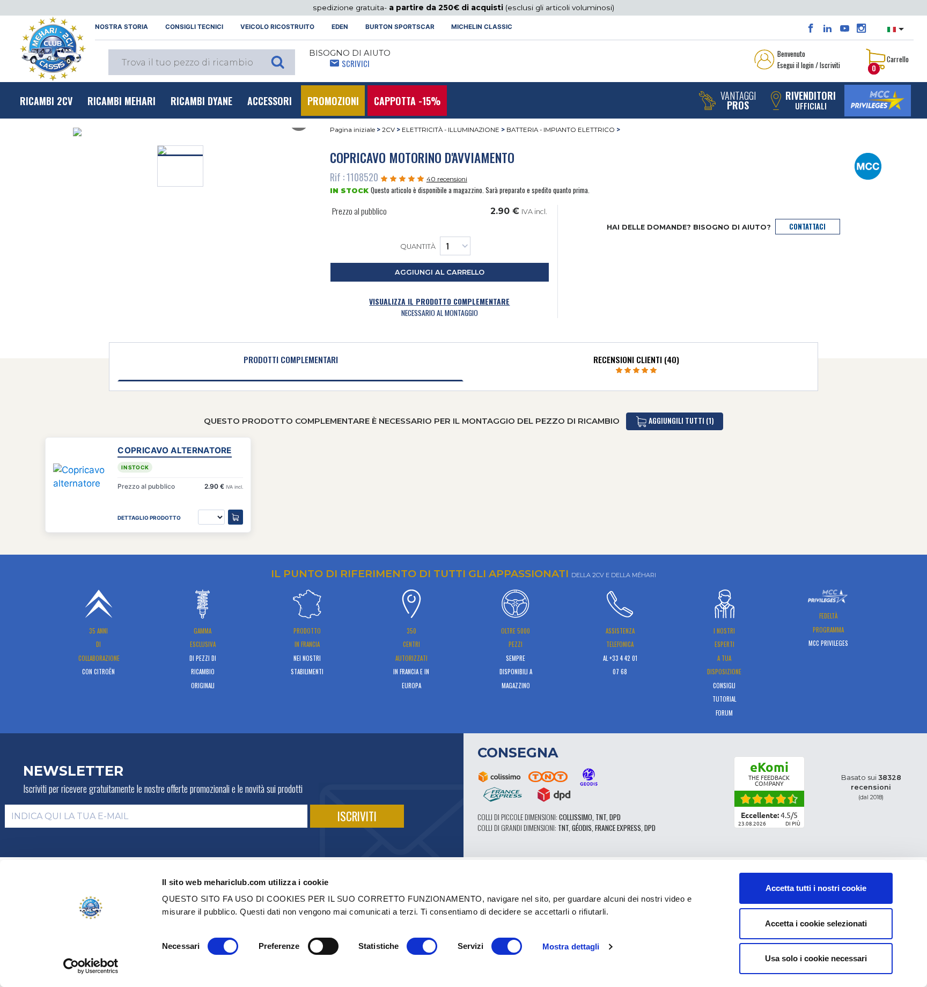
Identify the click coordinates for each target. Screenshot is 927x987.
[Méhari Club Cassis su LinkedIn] (827, 28)
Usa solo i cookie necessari (816, 958)
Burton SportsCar (400, 27)
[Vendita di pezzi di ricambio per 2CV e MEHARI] (52, 49)
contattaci (807, 227)
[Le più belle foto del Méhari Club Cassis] (861, 28)
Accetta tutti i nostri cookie (816, 888)
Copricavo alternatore (174, 450)
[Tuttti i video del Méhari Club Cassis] (844, 28)
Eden (340, 27)
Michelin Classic (481, 27)
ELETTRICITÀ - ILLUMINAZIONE (450, 130)
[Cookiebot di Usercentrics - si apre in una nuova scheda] (91, 966)
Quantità (418, 246)
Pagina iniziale (352, 130)
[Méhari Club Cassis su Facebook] (811, 28)
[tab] (290, 362)
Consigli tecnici (194, 27)
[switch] (323, 946)
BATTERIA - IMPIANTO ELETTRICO (560, 130)
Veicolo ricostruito (277, 27)
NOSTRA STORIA (121, 27)
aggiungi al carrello (439, 272)
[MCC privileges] (877, 100)
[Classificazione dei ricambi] (868, 165)
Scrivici (356, 63)
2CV (388, 130)
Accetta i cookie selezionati (816, 923)
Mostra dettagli (571, 946)
